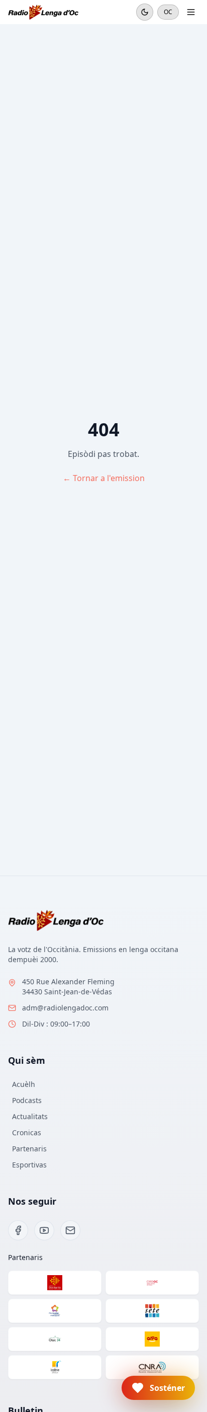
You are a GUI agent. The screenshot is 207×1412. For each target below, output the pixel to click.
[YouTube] (44, 1230)
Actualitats (30, 1116)
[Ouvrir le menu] (191, 12)
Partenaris (29, 1148)
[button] (158, 1388)
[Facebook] (18, 1230)
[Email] (70, 1230)
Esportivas (29, 1164)
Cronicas (26, 1132)
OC (168, 12)
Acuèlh (23, 1084)
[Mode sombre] (144, 12)
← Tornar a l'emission (104, 478)
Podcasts (27, 1100)
